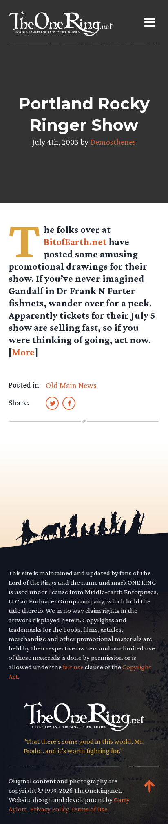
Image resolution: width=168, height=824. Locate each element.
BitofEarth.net (75, 241)
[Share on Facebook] (68, 403)
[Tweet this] (52, 403)
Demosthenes (113, 141)
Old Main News (71, 385)
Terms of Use (89, 809)
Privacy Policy (49, 809)
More (23, 351)
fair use (73, 667)
